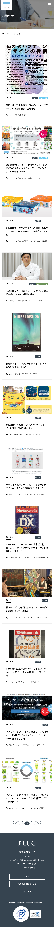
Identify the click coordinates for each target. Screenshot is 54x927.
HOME (7, 34)
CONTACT (27, 877)
